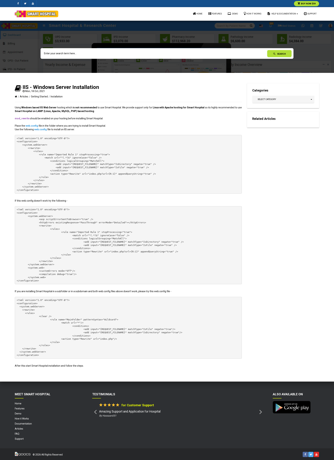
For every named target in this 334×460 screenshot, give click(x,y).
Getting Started (39, 96)
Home (199, 14)
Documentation (23, 423)
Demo (233, 13)
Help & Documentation (281, 13)
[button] (283, 99)
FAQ (17, 433)
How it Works (253, 14)
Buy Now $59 (306, 3)
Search (279, 54)
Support (312, 14)
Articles (24, 96)
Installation (57, 96)
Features (216, 14)
